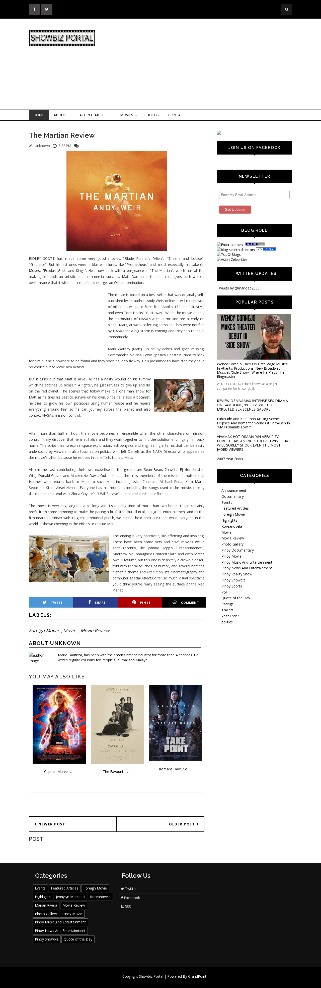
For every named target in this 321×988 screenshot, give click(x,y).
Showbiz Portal (151, 976)
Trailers (227, 610)
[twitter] (46, 9)
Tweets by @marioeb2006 (238, 288)
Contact (176, 115)
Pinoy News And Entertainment (246, 568)
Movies (126, 115)
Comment (190, 603)
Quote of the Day (235, 598)
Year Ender (230, 616)
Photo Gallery (232, 544)
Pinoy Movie (231, 556)
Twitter (130, 888)
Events (226, 502)
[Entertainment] (230, 244)
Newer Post (51, 824)
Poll (224, 592)
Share (100, 603)
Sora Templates (175, 981)
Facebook (131, 897)
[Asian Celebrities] (232, 259)
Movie (69, 630)
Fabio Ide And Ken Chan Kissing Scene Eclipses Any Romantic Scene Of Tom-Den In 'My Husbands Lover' (253, 423)
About (60, 115)
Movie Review (95, 630)
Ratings (227, 604)
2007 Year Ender (230, 458)
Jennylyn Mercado (70, 896)
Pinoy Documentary (237, 550)
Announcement (233, 490)
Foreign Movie (44, 630)
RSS (127, 906)
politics (227, 622)
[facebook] (34, 9)
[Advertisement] (202, 64)
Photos (151, 115)
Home (39, 115)
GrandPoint (197, 976)
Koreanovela (231, 526)
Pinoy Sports (231, 586)
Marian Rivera (46, 905)
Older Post (182, 824)
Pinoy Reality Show (236, 574)
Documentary (232, 496)
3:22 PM (64, 145)
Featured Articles (93, 115)
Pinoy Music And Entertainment (246, 562)
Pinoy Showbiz (233, 580)
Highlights (229, 520)
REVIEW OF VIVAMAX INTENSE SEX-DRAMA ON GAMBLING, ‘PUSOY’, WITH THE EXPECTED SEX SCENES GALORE (252, 405)
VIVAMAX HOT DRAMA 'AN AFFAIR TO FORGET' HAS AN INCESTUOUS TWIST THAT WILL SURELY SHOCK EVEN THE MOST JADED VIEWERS (253, 443)
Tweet (57, 603)
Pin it (145, 603)
